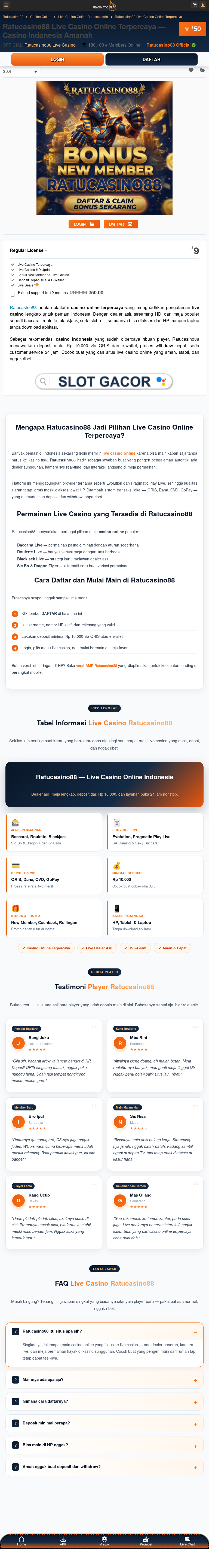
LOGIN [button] (80, 224)
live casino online (119, 453)
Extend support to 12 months (60, 293)
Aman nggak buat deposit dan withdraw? (62, 1466)
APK (63, 1544)
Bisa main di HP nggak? (45, 1445)
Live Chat (187, 1544)
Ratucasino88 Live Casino (50, 45)
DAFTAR (152, 59)
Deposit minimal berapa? (46, 1423)
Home (21, 1544)
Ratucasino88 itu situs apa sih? (52, 1331)
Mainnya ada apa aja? (43, 1379)
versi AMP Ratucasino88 (96, 665)
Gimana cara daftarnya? (45, 1401)
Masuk (104, 1544)
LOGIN (57, 59)
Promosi (146, 1544)
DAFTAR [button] (116, 224)
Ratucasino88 (23, 307)
